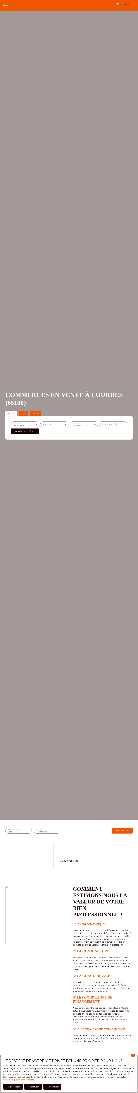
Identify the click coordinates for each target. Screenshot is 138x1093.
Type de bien (17, 423)
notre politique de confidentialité (18, 1080)
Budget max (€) (109, 424)
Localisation (76, 423)
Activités (47, 424)
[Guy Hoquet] (126, 5)
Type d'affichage (13, 829)
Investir (35, 413)
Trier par (39, 829)
